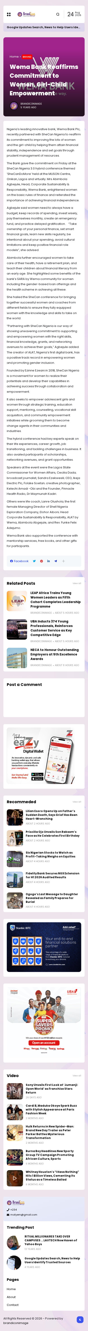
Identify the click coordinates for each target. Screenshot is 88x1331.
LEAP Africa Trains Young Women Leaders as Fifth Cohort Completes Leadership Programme (55, 600)
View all (77, 583)
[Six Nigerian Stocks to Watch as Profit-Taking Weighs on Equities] (15, 859)
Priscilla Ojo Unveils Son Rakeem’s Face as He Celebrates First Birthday (52, 834)
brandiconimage (15, 1323)
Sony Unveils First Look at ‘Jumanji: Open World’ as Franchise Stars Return (52, 1088)
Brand (27, 57)
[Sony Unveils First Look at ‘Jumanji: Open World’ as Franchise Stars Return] (15, 1091)
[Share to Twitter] (34, 561)
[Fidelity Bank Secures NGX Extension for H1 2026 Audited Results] (15, 880)
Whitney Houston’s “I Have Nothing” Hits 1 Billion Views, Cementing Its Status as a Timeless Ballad (52, 1175)
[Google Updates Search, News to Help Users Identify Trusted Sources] (14, 1263)
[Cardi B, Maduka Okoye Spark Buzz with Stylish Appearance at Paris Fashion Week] (15, 1112)
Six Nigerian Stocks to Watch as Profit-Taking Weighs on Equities (50, 854)
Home (14, 56)
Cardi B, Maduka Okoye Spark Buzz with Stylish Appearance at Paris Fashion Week (51, 1109)
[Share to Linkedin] (48, 561)
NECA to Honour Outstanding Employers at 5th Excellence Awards (54, 654)
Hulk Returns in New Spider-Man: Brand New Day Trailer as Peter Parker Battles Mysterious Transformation (50, 1132)
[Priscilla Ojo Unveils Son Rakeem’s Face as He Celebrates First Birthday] (15, 838)
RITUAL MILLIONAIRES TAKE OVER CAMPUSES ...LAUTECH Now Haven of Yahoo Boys (51, 1240)
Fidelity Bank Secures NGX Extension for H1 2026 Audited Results (52, 875)
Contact (13, 1305)
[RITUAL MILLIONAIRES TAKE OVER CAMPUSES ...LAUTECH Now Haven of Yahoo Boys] (14, 1243)
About (11, 1297)
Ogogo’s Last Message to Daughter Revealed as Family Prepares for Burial (52, 898)
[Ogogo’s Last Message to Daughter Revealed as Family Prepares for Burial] (15, 900)
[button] (63, 561)
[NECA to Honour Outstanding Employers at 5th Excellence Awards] (17, 658)
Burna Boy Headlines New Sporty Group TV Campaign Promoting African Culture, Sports (50, 1155)
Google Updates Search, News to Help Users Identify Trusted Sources (52, 1260)
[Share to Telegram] (55, 561)
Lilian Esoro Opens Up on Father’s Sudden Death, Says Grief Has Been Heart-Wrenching (51, 815)
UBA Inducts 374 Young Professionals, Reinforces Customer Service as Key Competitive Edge (51, 628)
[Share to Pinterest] (41, 561)
